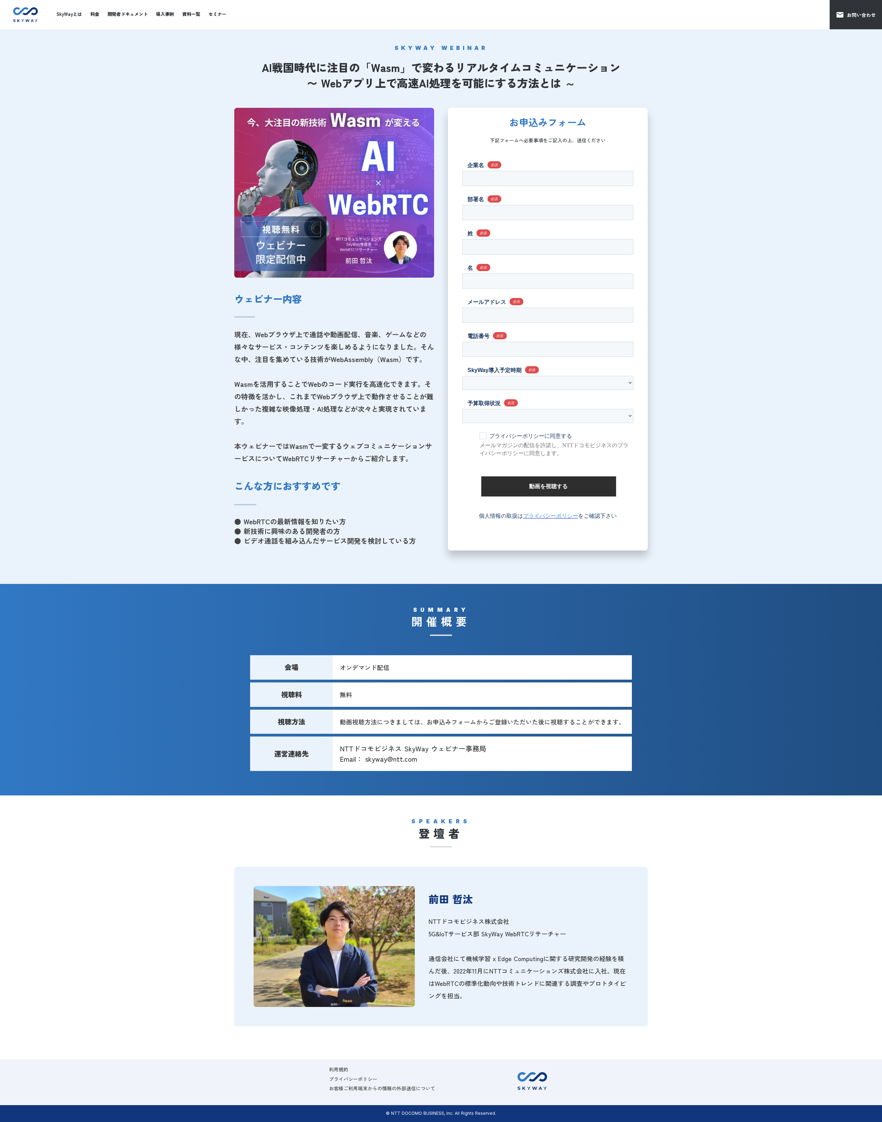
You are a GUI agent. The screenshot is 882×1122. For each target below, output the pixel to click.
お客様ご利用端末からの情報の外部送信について (382, 1088)
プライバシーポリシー (353, 1079)
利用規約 (338, 1069)
